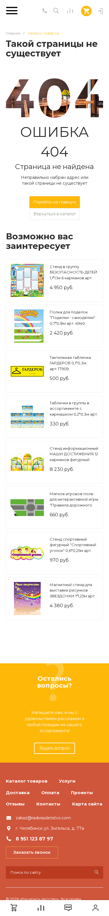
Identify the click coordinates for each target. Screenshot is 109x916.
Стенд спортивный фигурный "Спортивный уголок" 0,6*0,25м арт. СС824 (73, 548)
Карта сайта (87, 804)
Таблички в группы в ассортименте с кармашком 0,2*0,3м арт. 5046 (74, 411)
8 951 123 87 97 (34, 839)
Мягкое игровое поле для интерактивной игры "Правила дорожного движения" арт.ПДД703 (74, 502)
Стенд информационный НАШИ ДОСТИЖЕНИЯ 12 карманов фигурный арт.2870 (74, 457)
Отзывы (15, 804)
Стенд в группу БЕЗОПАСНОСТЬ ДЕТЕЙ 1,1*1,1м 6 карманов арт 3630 (73, 275)
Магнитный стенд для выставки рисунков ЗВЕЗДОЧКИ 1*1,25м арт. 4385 (73, 593)
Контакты (48, 804)
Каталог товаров (26, 781)
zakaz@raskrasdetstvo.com (43, 817)
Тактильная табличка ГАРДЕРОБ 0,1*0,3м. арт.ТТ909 (70, 363)
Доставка (18, 792)
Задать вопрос (54, 748)
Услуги (67, 781)
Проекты (82, 792)
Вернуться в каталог (54, 213)
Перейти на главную (54, 202)
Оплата (50, 792)
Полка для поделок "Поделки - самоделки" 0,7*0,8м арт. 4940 (72, 318)
